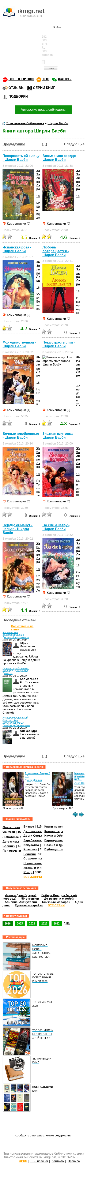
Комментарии (16, 223)
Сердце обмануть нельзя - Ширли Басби (18, 529)
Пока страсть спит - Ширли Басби (58, 344)
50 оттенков (30, 898)
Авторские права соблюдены (43, 109)
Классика (30, 849)
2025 (20, 923)
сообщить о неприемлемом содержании (43, 1135)
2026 (8, 923)
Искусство (31, 845)
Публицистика (55, 849)
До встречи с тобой (59, 898)
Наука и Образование (60, 835)
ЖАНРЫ (65, 79)
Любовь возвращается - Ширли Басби (55, 251)
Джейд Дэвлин (33, 780)
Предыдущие (14, 144)
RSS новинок (39, 1161)
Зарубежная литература (41, 840)
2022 (57, 923)
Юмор (27, 872)
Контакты (58, 1161)
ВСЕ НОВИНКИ (21, 79)
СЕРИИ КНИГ (44, 88)
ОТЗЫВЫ (16, 88)
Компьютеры (54, 831)
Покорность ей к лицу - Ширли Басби (21, 157)
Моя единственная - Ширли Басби (19, 344)
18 (38, 196)
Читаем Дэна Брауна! (20, 895)
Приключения (13, 850)
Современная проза (38, 858)
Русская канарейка (29, 905)
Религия (29, 854)
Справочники (33, 863)
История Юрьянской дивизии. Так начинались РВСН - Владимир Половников (16, 721)
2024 (32, 923)
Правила (74, 1161)
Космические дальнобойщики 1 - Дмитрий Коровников (16, 635)
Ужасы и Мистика (36, 867)
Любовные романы (17, 837)
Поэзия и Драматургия (61, 845)
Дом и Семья (33, 835)
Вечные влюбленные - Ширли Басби (21, 435)
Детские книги (34, 831)
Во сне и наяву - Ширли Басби (55, 527)
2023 (44, 923)
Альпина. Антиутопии (21, 902)
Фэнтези (9, 831)
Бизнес (28, 826)
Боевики (9, 846)
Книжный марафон (56, 902)
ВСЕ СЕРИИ (56, 905)
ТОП (45, 79)
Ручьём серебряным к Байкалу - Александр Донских (16, 671)
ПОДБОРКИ (18, 96)
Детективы (11, 841)
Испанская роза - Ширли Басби (17, 249)
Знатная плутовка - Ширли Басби (58, 435)
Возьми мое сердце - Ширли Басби (60, 157)
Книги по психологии (60, 826)
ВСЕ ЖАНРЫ (32, 876)
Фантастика (11, 827)
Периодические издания (62, 840)
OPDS (23, 1161)
